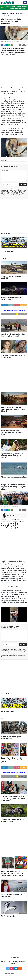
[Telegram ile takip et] (16, 968)
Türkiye (12, 13)
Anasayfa (5, 13)
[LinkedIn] (7, 45)
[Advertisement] (14, 71)
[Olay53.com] (8, 2)
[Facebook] (2, 45)
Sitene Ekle (13, 963)
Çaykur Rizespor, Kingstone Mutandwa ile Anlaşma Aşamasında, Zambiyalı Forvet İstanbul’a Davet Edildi (16, 7)
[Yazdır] (12, 45)
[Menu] (25, 2)
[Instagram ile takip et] (12, 968)
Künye (9, 961)
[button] (20, 45)
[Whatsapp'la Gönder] (9, 45)
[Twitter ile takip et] (8, 968)
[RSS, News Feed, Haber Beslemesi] (20, 968)
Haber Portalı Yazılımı (9, 973)
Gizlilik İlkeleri (22, 961)
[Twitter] (5, 45)
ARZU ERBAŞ (11, 515)
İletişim (15, 961)
